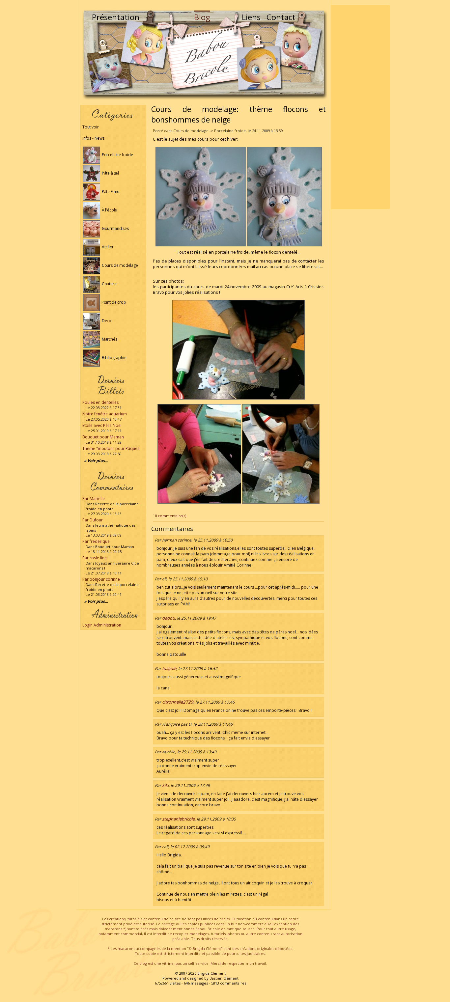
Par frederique (96, 541)
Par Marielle (93, 498)
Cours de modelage (119, 265)
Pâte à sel (110, 173)
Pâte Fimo (110, 191)
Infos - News (93, 138)
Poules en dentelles (100, 402)
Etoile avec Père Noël (102, 425)
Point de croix (113, 302)
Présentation (115, 17)
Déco (106, 320)
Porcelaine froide (117, 154)
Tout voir (90, 127)
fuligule (169, 668)
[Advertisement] (360, 107)
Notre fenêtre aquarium (104, 414)
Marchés (109, 339)
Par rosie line (94, 558)
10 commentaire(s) (169, 515)
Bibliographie (113, 357)
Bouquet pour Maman (103, 437)
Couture (109, 284)
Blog (202, 17)
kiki (165, 785)
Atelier (107, 247)
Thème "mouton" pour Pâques (110, 448)
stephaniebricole (178, 819)
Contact (281, 17)
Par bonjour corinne (101, 579)
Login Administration (101, 625)
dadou (168, 618)
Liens (251, 17)
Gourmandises (115, 228)
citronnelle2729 (177, 702)
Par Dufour (92, 520)
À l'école (109, 210)
